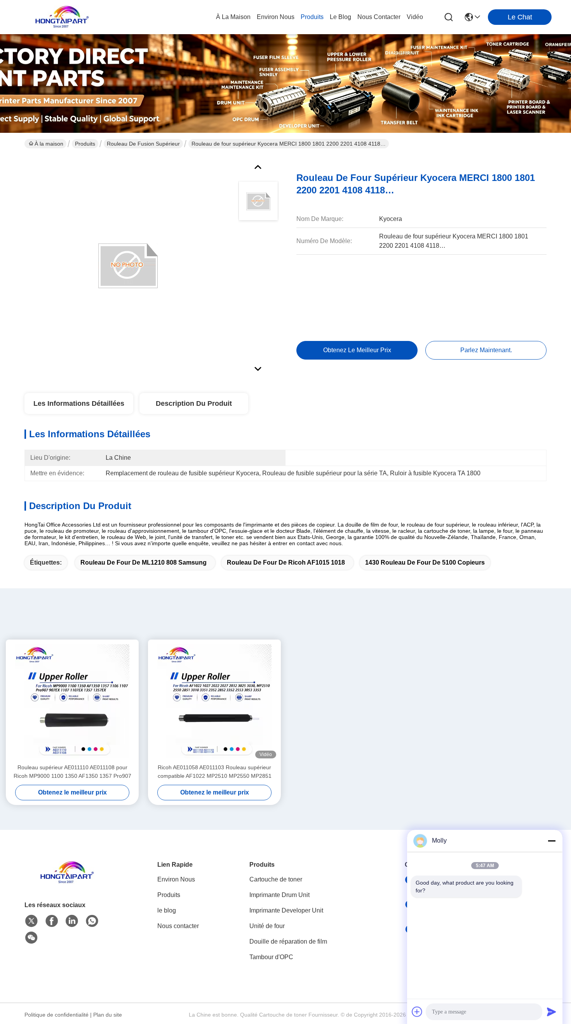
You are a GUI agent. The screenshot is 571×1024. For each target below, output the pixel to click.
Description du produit (194, 403)
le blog (340, 17)
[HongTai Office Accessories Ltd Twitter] (31, 921)
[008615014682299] (92, 921)
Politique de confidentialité (56, 1015)
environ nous (275, 17)
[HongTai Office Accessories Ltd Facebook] (52, 921)
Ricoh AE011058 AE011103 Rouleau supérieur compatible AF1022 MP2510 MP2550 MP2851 (215, 771)
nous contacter (378, 17)
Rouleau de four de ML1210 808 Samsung (143, 562)
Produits (85, 144)
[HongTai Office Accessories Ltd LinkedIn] (72, 921)
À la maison (233, 17)
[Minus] (551, 840)
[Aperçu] (67, 882)
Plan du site (107, 1015)
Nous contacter (178, 926)
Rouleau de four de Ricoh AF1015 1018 (286, 562)
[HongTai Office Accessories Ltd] (62, 17)
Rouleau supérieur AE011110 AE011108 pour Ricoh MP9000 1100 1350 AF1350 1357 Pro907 (72, 771)
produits (312, 17)
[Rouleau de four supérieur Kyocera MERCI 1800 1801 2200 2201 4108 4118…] (127, 265)
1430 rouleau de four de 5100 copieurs (425, 562)
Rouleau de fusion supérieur (143, 144)
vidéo (415, 17)
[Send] (551, 1011)
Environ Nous (176, 879)
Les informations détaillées (78, 403)
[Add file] (417, 1011)
